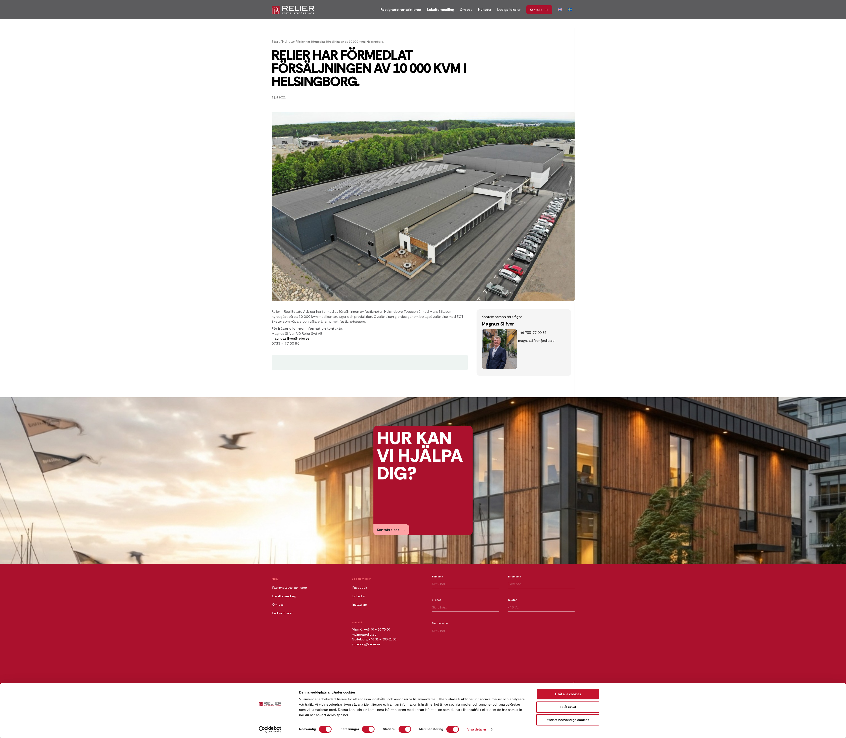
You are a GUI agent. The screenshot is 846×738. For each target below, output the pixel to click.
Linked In (358, 596)
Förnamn (437, 576)
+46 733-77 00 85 (532, 333)
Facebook (359, 588)
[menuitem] (401, 11)
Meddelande (440, 623)
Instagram (359, 605)
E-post (436, 600)
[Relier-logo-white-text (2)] (293, 9)
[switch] (368, 729)
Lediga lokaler (282, 613)
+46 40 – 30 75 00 (377, 629)
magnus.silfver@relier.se (290, 338)
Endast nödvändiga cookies (568, 720)
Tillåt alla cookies (568, 694)
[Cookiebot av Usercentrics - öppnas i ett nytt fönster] (270, 729)
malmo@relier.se (364, 634)
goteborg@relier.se (366, 644)
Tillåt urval (568, 707)
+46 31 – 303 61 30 (382, 639)
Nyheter (288, 41)
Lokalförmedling (284, 596)
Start (276, 41)
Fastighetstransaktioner (289, 588)
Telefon (512, 600)
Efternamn (514, 576)
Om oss (278, 605)
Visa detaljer (476, 729)
